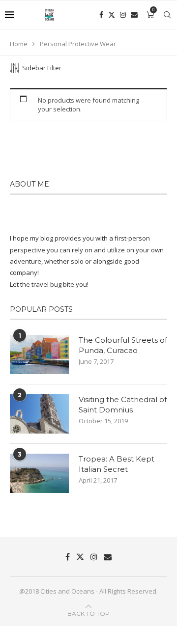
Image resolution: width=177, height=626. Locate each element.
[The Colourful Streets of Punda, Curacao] (39, 354)
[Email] (134, 14)
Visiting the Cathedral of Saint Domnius (123, 404)
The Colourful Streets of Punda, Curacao (123, 345)
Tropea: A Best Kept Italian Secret (116, 464)
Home (19, 43)
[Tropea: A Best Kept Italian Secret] (39, 473)
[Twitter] (111, 14)
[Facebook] (101, 14)
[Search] (167, 14)
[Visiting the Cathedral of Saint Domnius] (39, 414)
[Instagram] (123, 14)
